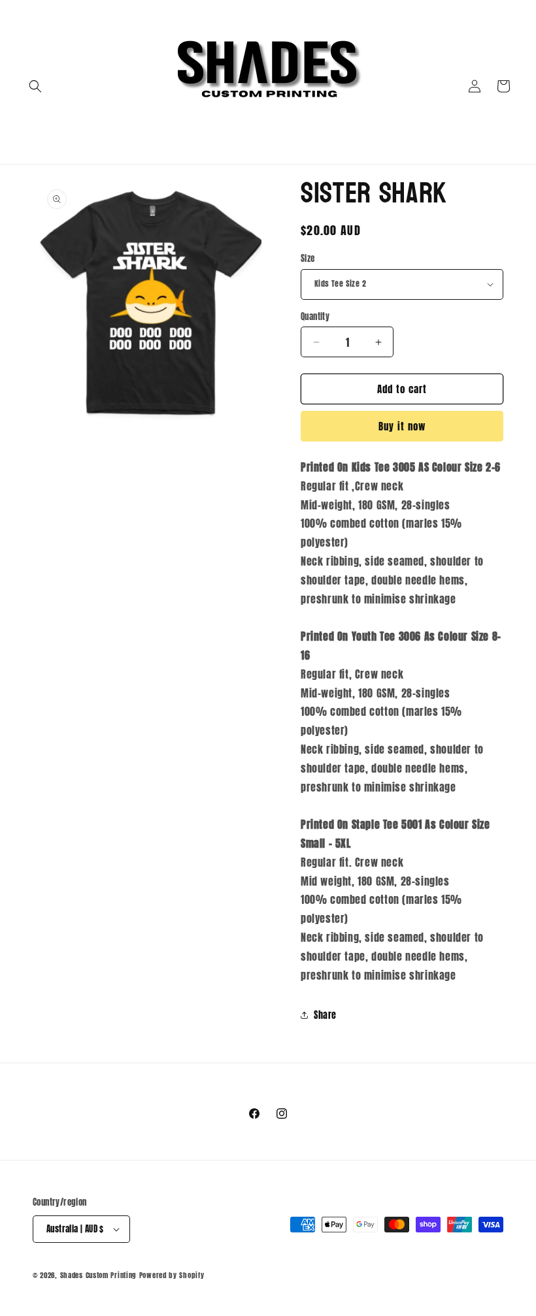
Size (308, 258)
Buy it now (402, 426)
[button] (35, 86)
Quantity (315, 316)
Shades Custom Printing (98, 1275)
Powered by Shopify (172, 1275)
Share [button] (325, 1015)
